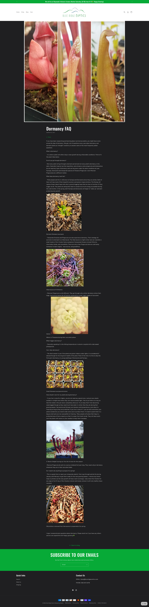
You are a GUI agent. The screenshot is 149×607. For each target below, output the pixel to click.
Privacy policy (76, 603)
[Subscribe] (86, 564)
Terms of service (84, 603)
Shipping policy (92, 603)
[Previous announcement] (17, 1)
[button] (124, 12)
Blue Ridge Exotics (50, 603)
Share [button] (49, 137)
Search (18, 579)
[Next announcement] (132, 1)
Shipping (18, 584)
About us (18, 582)
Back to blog (75, 545)
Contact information (102, 603)
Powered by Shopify (59, 603)
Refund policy (68, 603)
